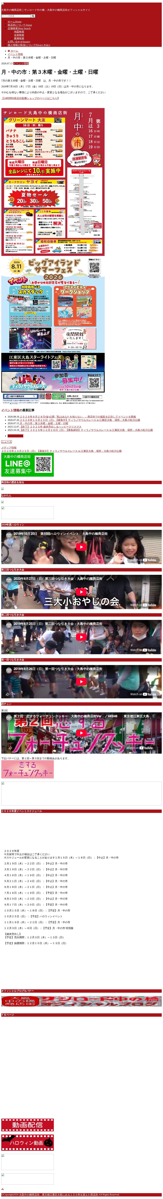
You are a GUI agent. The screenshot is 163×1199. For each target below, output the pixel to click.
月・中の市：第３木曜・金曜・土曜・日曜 (43, 423)
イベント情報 (10, 410)
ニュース (6, 441)
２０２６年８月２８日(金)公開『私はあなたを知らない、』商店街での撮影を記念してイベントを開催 (77, 416)
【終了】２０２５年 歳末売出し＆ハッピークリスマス (50, 426)
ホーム (14, 21)
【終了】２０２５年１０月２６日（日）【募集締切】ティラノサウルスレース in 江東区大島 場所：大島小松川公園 (86, 430)
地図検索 (19, 31)
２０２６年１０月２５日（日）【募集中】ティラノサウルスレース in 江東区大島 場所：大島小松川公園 (79, 420)
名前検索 (19, 35)
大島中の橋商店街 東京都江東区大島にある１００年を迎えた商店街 (58, 1194)
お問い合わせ (19, 41)
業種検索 (19, 38)
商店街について (20, 25)
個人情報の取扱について (29, 45)
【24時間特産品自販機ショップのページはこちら (29, 98)
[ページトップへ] (2, 1189)
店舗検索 (19, 28)
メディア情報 (9, 447)
